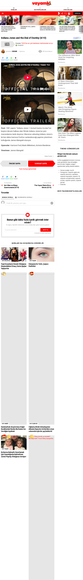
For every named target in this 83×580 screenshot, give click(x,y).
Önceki (1, 24)
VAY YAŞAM (32, 260)
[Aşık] (32, 274)
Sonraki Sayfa (41, 164)
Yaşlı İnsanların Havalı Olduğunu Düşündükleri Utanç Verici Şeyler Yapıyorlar (14, 266)
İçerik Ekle (78, 13)
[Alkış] (9, 436)
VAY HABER (5, 423)
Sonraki (82, 24)
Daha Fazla (48, 156)
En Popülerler (40, 10)
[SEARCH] (65, 13)
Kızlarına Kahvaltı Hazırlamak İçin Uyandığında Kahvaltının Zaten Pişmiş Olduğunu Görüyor (13, 454)
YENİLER (14, 10)
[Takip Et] (62, 13)
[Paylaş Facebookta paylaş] (3, 58)
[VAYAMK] (4, 274)
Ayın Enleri (67, 10)
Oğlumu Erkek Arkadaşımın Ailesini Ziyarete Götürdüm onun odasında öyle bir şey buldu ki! (41, 429)
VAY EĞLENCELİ (6, 260)
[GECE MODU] (58, 13)
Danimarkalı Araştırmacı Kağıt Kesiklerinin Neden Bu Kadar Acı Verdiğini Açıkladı (48, 28)
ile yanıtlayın (52, 203)
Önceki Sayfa (14, 164)
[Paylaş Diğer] (15, 58)
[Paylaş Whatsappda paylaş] (11, 58)
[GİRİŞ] (69, 13)
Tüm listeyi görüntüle (27, 169)
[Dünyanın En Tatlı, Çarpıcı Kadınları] (29, 20)
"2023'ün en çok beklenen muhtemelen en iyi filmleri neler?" (42, 43)
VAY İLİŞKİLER (33, 423)
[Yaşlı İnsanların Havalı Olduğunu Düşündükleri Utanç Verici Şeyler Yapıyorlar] (9, 20)
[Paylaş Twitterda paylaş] (7, 58)
